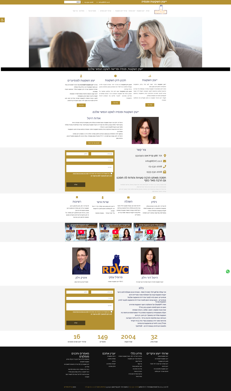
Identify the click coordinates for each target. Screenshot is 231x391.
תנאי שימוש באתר (137, 366)
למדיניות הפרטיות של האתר (80, 173)
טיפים (114, 361)
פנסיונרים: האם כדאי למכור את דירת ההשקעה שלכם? (147, 297)
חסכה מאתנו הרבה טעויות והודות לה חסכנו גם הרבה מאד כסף (141, 179)
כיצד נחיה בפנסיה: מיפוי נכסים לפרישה (78, 369)
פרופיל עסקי (116, 277)
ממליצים (81, 11)
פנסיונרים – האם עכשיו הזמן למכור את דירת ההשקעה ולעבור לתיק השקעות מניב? (142, 301)
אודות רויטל (94, 118)
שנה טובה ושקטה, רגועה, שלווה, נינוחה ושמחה (149, 310)
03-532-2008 (88, 2)
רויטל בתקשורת (111, 356)
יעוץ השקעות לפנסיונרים (81, 80)
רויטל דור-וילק (150, 277)
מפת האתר (139, 376)
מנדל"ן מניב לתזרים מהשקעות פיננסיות (152, 323)
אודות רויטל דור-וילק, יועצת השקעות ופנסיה (130, 356)
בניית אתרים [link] (68, 387)
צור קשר (75, 11)
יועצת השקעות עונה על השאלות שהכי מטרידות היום (147, 295)
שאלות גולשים (112, 358)
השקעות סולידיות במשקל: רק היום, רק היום (150, 315)
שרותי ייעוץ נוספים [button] (105, 11)
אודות (147, 11)
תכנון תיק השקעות (115, 80)
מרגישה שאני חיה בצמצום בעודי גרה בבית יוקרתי (148, 321)
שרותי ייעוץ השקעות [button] (121, 11)
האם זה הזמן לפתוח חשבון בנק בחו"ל (152, 307)
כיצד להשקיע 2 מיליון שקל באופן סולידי (78, 372)
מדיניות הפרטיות (137, 369)
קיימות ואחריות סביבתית (135, 374)
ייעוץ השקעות (141, 11)
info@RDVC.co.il (104, 2)
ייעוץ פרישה (165, 366)
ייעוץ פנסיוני (131, 11)
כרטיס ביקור (101, 387)
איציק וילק (81, 277)
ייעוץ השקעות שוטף (163, 356)
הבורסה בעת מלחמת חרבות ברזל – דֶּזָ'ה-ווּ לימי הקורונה (146, 318)
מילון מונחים (112, 366)
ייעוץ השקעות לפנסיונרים (161, 358)
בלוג (141, 288)
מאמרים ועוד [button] (92, 11)
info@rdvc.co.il (90, 387)
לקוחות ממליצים (111, 363)
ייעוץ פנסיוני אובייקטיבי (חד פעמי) (159, 363)
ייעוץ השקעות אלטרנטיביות (161, 369)
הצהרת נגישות (138, 371)
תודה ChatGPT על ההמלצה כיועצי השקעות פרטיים (147, 305)
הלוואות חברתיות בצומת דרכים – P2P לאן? (151, 326)
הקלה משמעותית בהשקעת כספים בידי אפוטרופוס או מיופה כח (143, 313)
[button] (2, 20)
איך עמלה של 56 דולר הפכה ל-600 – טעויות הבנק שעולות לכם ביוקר (141, 292)
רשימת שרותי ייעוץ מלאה (161, 371)
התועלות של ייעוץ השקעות (135, 358)
